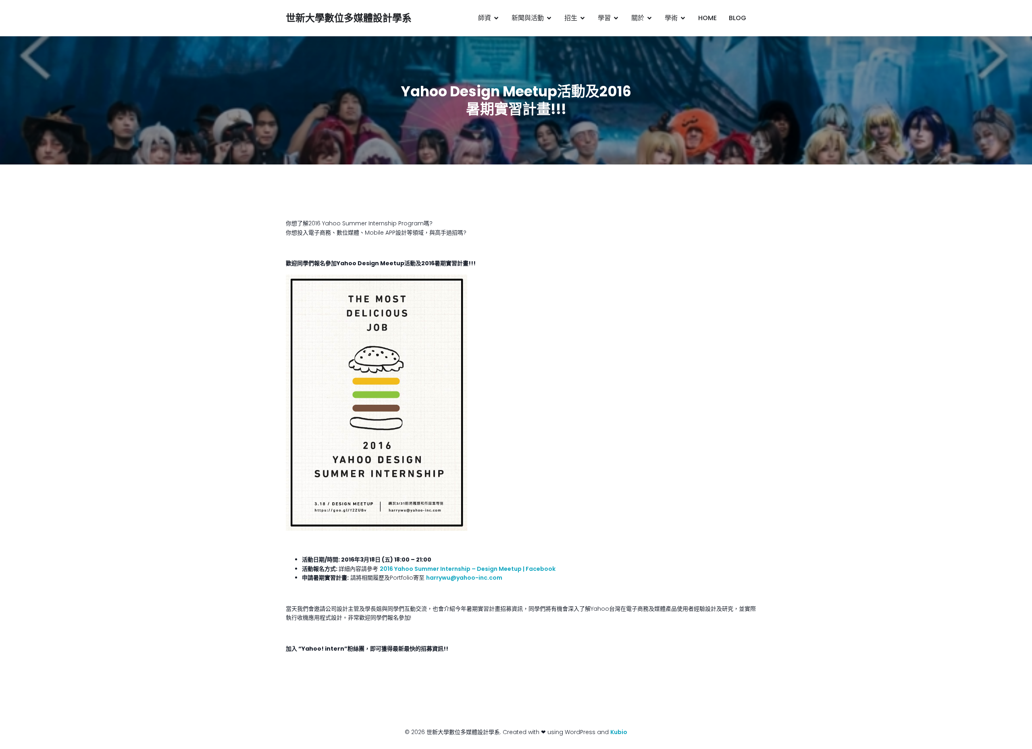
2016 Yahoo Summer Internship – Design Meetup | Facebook (468, 569)
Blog (737, 18)
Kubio (618, 732)
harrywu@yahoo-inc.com (464, 578)
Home (707, 18)
